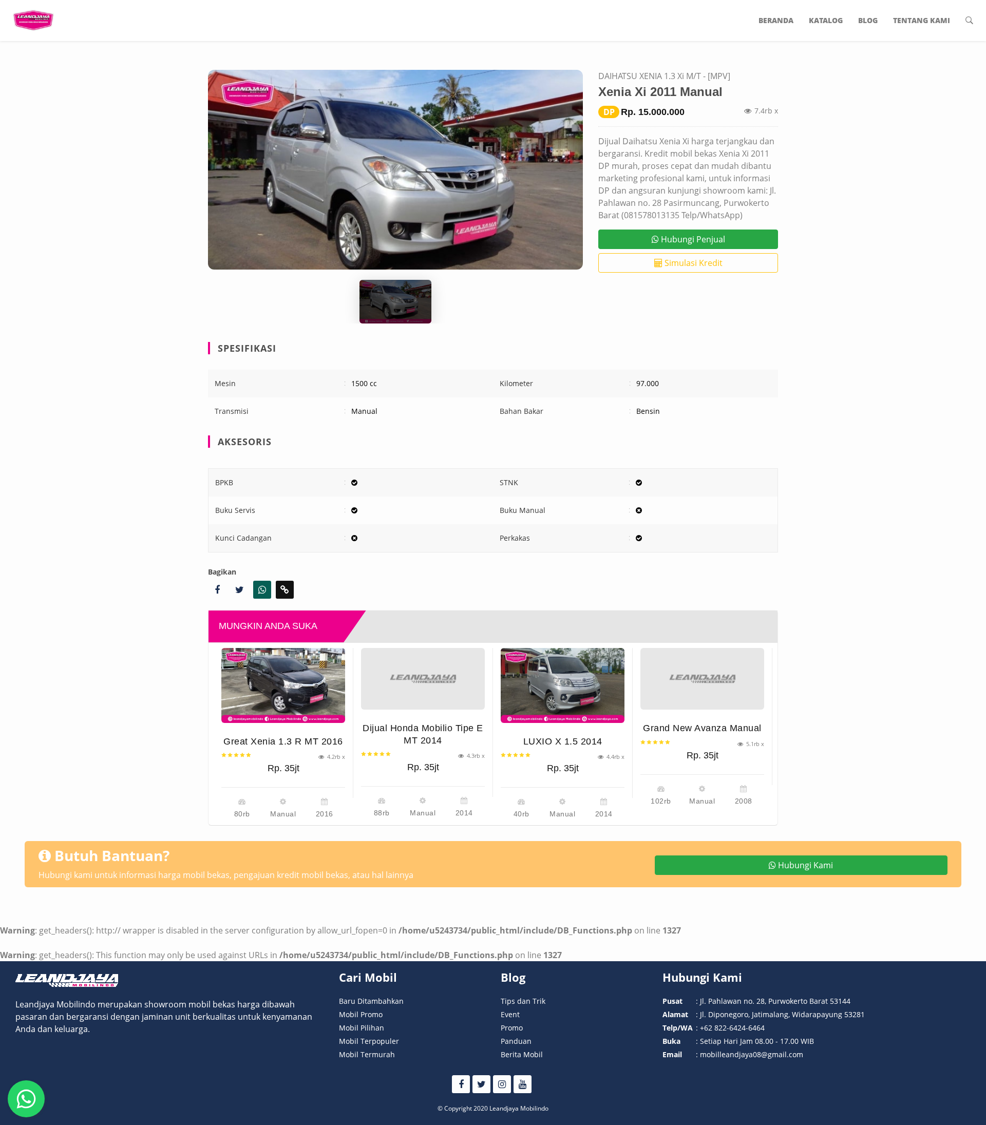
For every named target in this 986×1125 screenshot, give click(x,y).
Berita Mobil (522, 1054)
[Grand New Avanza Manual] (702, 679)
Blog (868, 20)
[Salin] (285, 590)
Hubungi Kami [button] (804, 865)
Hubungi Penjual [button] (692, 239)
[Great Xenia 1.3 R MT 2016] (283, 685)
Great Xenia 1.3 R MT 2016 (283, 741)
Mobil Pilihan (361, 1028)
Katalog (826, 20)
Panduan (516, 1041)
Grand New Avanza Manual (702, 728)
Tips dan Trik (523, 1001)
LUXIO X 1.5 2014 (562, 741)
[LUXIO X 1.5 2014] (562, 685)
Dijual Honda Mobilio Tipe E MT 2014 (423, 734)
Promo (512, 1028)
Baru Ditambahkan (371, 1001)
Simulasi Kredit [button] (692, 263)
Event (510, 1014)
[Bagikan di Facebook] (217, 590)
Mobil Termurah (367, 1054)
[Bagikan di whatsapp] (262, 590)
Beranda (776, 20)
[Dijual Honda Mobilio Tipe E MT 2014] (423, 679)
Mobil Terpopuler (369, 1041)
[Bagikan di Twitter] (240, 590)
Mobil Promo (361, 1014)
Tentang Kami (921, 20)
